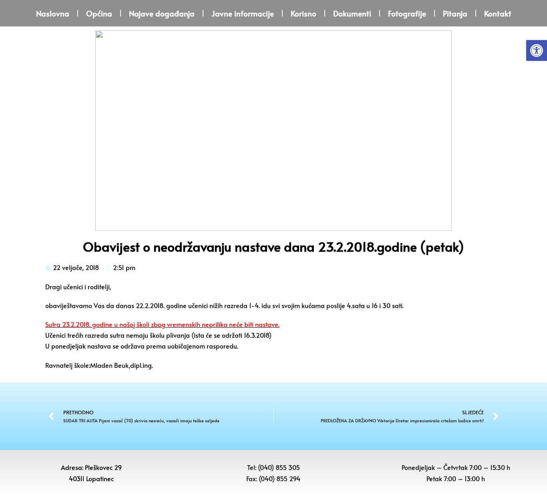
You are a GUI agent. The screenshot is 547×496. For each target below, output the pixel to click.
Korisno (303, 13)
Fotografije (407, 13)
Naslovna (52, 13)
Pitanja (455, 13)
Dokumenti (352, 13)
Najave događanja (162, 13)
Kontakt (497, 13)
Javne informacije (242, 13)
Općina (99, 13)
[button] (536, 50)
